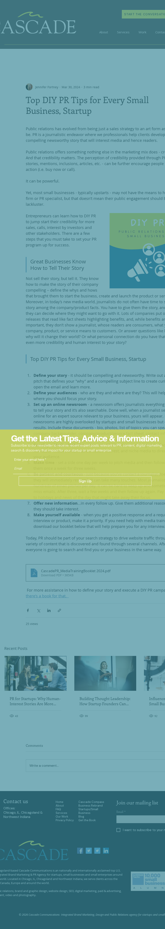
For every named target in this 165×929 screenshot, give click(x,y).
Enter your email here (29, 459)
